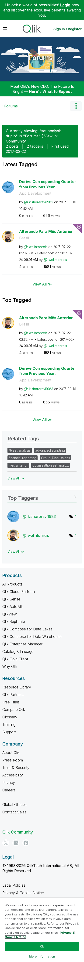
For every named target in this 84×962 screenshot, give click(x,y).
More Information (42, 956)
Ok (42, 946)
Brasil (24, 238)
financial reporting (22, 458)
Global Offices (14, 804)
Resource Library (16, 687)
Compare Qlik (13, 709)
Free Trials (11, 702)
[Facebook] (25, 842)
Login (65, 5)
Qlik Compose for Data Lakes (27, 629)
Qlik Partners (13, 694)
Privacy (8, 782)
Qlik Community (17, 832)
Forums (41, 58)
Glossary (9, 717)
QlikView (9, 614)
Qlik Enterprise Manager (22, 644)
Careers (8, 790)
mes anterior (18, 465)
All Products (12, 584)
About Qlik (11, 752)
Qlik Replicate (13, 621)
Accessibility (12, 775)
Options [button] (76, 106)
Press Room (12, 760)
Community (16, 141)
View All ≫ (42, 284)
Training (8, 724)
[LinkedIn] (15, 842)
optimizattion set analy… (50, 465)
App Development (35, 193)
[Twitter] (5, 842)
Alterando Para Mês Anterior (46, 231)
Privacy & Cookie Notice (23, 892)
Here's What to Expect (50, 91)
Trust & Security (15, 767)
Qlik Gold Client (15, 659)
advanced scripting (50, 450)
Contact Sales (14, 812)
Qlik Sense (11, 599)
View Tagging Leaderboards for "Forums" (42, 496)
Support (9, 732)
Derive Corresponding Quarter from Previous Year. (47, 184)
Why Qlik (9, 666)
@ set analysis (20, 450)
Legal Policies (13, 885)
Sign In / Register (67, 29)
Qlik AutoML (12, 606)
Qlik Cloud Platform (18, 591)
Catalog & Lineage (17, 651)
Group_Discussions (55, 458)
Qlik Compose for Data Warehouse (32, 636)
